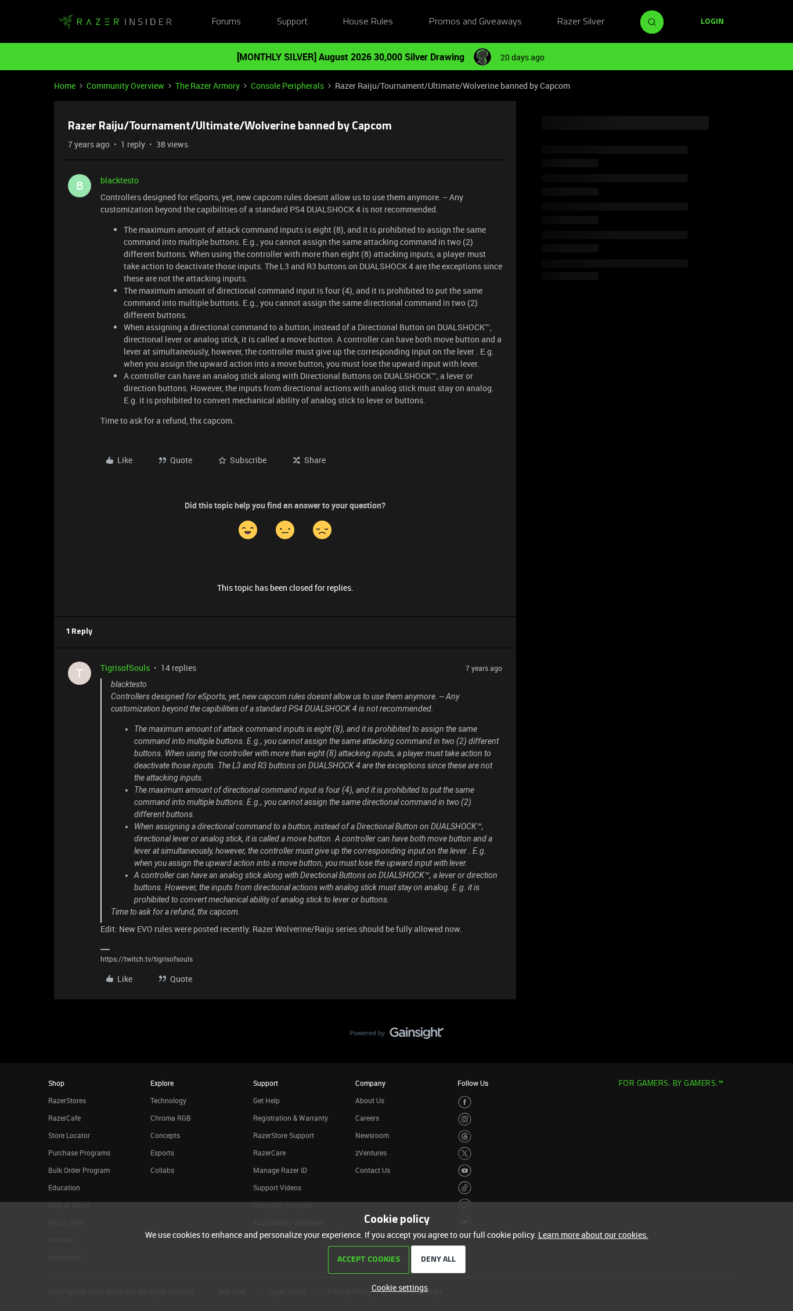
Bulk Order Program (79, 1170)
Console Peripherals (287, 85)
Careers (367, 1117)
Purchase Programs (79, 1152)
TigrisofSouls (125, 667)
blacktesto (119, 180)
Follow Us (472, 1083)
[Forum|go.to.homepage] (115, 22)
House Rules (368, 22)
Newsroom (372, 1135)
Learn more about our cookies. (593, 1234)
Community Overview (125, 85)
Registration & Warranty (290, 1117)
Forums (226, 22)
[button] (712, 22)
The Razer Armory (207, 85)
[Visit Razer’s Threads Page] (464, 1136)
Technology (168, 1100)
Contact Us (372, 1170)
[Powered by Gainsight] (397, 1036)
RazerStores (67, 1100)
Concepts (165, 1135)
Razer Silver (580, 22)
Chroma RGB (170, 1117)
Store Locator (69, 1135)
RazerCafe (64, 1117)
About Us (369, 1100)
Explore (162, 1083)
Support (292, 22)
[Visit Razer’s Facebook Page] (464, 1102)
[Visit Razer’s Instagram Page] (464, 1119)
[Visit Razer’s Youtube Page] (464, 1171)
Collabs (162, 1170)
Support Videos (277, 1187)
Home (64, 85)
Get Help (266, 1100)
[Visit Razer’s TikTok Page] (464, 1187)
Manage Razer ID (280, 1170)
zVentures (371, 1152)
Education (64, 1187)
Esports (162, 1152)
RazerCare (269, 1152)
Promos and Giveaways (475, 22)
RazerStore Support (283, 1135)
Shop (56, 1083)
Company (370, 1083)
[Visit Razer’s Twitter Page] (464, 1153)
